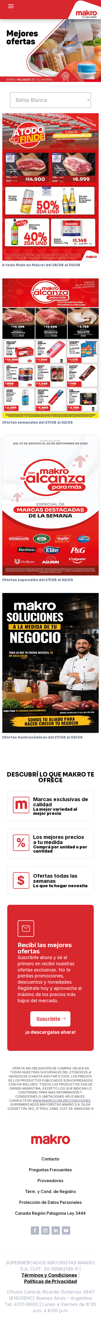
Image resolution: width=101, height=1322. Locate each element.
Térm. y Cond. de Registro (50, 1191)
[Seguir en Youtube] (66, 1230)
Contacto (50, 1158)
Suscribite (48, 1018)
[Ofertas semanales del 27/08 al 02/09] (50, 348)
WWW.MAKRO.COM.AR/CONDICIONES (61, 1101)
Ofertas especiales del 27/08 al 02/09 (37, 580)
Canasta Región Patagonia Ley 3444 (50, 1213)
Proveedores (50, 1180)
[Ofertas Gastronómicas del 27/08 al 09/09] (50, 663)
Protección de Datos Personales (50, 1202)
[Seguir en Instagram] (45, 1230)
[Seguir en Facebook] (35, 1230)
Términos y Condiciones (49, 1275)
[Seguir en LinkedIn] (56, 1230)
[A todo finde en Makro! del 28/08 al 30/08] (50, 187)
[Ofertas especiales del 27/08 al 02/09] (50, 505)
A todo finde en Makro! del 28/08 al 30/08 (41, 265)
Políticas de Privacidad (50, 1281)
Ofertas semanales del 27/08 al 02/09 (37, 422)
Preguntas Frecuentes (50, 1169)
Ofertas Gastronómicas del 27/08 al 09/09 (42, 737)
